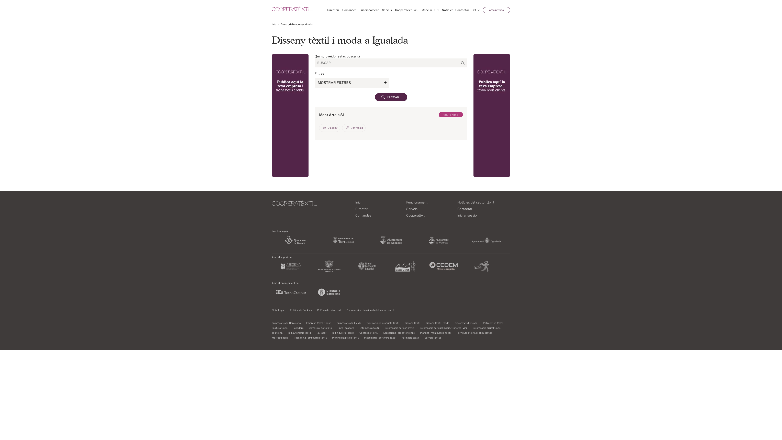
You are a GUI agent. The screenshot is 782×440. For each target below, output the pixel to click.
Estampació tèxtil (369, 328)
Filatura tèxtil (280, 328)
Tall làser (321, 332)
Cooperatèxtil (416, 215)
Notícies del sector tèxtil (475, 202)
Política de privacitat (329, 310)
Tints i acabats (345, 328)
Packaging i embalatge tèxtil (310, 337)
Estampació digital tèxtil (487, 328)
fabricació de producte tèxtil (383, 323)
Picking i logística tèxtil (345, 337)
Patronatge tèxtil (493, 323)
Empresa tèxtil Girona (318, 323)
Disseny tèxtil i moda (437, 323)
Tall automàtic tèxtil (299, 332)
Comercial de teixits (320, 328)
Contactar (462, 10)
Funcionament (369, 10)
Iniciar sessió (467, 215)
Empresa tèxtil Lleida (349, 323)
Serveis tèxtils (432, 337)
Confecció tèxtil (368, 332)
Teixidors (298, 328)
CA (475, 10)
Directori (333, 10)
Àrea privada (496, 10)
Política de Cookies (301, 310)
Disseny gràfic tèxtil (466, 323)
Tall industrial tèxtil (343, 332)
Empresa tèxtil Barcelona (286, 323)
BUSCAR (393, 97)
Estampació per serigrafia (399, 328)
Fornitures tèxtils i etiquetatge (474, 332)
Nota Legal (278, 310)
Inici (274, 24)
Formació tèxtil (410, 337)
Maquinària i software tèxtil (380, 337)
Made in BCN (430, 10)
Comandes (349, 10)
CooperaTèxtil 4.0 (406, 10)
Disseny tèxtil (412, 323)
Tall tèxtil (277, 332)
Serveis (387, 10)
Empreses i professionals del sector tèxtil (370, 310)
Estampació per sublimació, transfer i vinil (443, 328)
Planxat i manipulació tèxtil (435, 332)
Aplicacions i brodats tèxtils (399, 332)
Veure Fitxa (450, 114)
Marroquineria (280, 337)
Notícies (447, 10)
